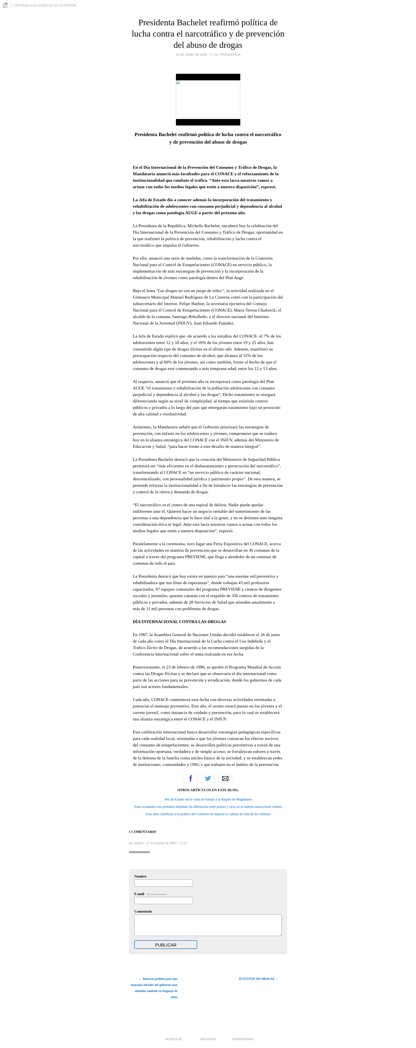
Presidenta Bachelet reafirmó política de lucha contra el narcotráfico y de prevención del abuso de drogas (208, 34)
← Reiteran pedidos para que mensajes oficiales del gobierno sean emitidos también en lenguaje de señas (154, 988)
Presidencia (230, 54)
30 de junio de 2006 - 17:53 (197, 54)
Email (225, 778)
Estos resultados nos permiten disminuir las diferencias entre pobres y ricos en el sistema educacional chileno (208, 807)
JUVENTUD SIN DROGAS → (258, 978)
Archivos (208, 1039)
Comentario (143, 911)
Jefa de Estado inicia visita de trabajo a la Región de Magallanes (208, 799)
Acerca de (173, 1039)
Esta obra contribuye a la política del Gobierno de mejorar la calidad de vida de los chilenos (208, 814)
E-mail (150, 894)
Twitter (208, 778)
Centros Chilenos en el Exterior (44, 5)
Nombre (140, 876)
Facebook (191, 778)
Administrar (242, 1039)
